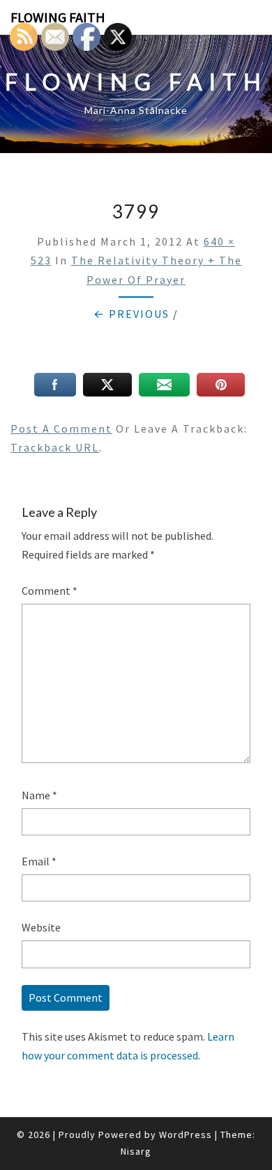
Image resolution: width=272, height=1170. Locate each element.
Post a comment (61, 428)
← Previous (131, 314)
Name (39, 795)
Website (41, 927)
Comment (49, 591)
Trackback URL (54, 447)
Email (39, 861)
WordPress (185, 1134)
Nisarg (136, 1151)
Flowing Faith (57, 17)
